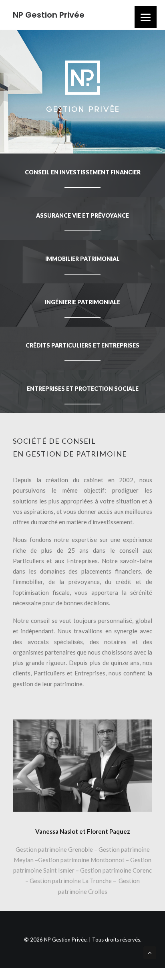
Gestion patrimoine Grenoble (54, 849)
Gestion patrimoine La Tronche (71, 880)
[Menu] (146, 17)
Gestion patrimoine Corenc (116, 870)
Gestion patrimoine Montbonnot (82, 859)
